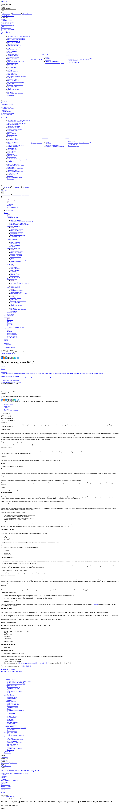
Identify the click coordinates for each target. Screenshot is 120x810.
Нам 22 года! (4, 760)
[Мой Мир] (6, 358)
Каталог (9, 216)
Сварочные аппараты (16, 220)
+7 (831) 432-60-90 (26, 666)
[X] (8, 358)
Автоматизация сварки (16, 290)
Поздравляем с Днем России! (9, 763)
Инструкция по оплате (8, 669)
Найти (2, 808)
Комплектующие (55, 377)
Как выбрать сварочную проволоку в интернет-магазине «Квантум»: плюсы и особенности (26, 771)
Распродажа (100, 373)
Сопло (2, 382)
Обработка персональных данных (10, 780)
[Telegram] (18, 358)
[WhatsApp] (13, 358)
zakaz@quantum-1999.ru (8, 353)
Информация (4, 782)
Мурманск (10, 204)
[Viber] (11, 358)
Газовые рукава (46, 377)
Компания (10, 320)
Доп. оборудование (15, 298)
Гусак (19, 382)
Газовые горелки (5, 377)
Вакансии (3, 779)
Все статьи (4, 769)
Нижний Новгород (12, 207)
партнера (95, 604)
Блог (2, 791)
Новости (3, 777)
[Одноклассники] (4, 358)
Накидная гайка (13, 382)
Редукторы (22, 377)
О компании (4, 776)
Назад (8, 201)
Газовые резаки (14, 377)
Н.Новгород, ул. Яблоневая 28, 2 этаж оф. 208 (32, 663)
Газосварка (13, 267)
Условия (9, 331)
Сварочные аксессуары (16, 251)
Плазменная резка (15, 282)
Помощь (3, 783)
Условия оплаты (5, 785)
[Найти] (1, 12)
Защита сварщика (15, 242)
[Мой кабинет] (1, 185)
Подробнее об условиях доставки (11, 671)
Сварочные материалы (16, 229)
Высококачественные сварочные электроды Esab (14, 773)
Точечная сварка (92, 373)
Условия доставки (6, 786)
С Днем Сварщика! (6, 766)
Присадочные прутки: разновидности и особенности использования (20, 770)
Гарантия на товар (6, 788)
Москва (9, 205)
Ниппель (6, 382)
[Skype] (15, 358)
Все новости (4, 757)
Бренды (3, 792)
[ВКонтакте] (2, 358)
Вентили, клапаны (36, 377)
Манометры (28, 377)
